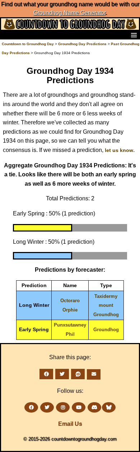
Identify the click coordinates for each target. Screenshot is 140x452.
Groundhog (106, 329)
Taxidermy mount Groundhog (106, 305)
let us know (119, 150)
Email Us (70, 424)
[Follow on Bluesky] (109, 407)
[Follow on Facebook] (31, 407)
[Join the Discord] (94, 407)
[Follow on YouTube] (78, 407)
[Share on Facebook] (46, 374)
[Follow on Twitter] (47, 407)
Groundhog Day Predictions (82, 44)
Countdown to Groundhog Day (28, 44)
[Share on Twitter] (62, 374)
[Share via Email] (94, 374)
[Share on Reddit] (78, 374)
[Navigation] (7, 34)
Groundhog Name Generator (69, 13)
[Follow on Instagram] (63, 407)
